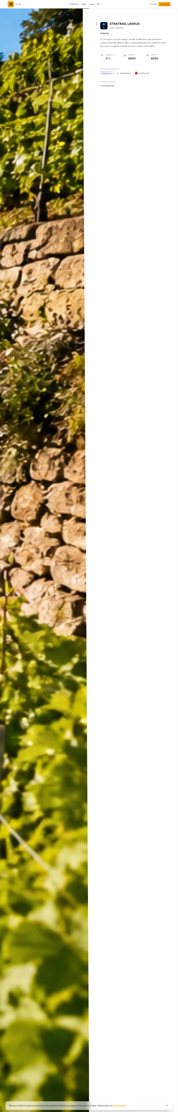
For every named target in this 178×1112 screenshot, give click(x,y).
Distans (108, 55)
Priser (84, 4)
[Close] (167, 1106)
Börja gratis (164, 4)
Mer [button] (98, 4)
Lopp (91, 4)
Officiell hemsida (107, 86)
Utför (153, 55)
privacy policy (119, 1105)
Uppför (131, 55)
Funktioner (74, 4)
